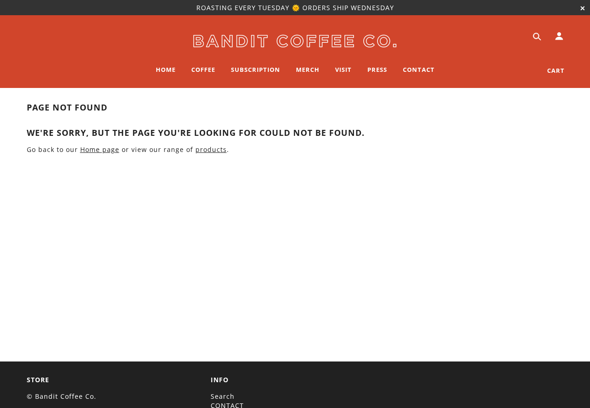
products (211, 149)
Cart (556, 70)
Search (223, 396)
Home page (99, 149)
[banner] (295, 39)
